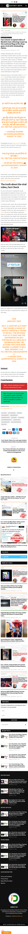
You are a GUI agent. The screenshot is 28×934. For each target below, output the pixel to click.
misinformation (13, 415)
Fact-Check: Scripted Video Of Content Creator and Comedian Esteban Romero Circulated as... (13, 666)
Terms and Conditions (6, 876)
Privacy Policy (4, 878)
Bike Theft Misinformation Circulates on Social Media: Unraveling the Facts (14, 546)
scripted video (17, 419)
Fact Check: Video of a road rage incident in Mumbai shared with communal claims (14, 441)
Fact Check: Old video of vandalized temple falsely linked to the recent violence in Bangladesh (14, 450)
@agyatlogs (13, 180)
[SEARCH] (25, 724)
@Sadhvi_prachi (5, 180)
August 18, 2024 (14, 136)
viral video (4, 424)
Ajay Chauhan (3, 37)
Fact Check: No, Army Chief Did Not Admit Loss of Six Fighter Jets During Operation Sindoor (17, 756)
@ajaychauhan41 (16, 143)
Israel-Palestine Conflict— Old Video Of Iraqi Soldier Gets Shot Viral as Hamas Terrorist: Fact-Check (13, 498)
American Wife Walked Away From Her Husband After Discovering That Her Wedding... (12, 693)
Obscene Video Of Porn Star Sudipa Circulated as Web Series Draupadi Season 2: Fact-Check (18, 781)
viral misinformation (16, 422)
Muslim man (13, 417)
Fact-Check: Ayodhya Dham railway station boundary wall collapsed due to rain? (13, 522)
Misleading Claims (5, 417)
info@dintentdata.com (16, 916)
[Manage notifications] (3, 931)
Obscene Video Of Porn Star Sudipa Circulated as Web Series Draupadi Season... (11, 587)
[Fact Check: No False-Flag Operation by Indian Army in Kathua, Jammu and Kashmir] (4, 765)
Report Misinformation (6, 881)
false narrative (5, 415)
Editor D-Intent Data (6, 50)
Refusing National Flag (7, 419)
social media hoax (5, 422)
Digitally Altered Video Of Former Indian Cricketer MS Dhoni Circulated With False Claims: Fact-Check (16, 791)
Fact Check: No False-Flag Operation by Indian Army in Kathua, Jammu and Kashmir (17, 765)
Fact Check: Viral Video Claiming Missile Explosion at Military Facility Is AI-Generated (18, 736)
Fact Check (9, 37)
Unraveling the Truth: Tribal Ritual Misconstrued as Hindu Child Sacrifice (12, 640)
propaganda (21, 417)
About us (3, 883)
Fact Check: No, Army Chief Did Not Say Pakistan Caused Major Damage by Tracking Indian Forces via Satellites (17, 746)
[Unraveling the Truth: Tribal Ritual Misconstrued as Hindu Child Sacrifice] (14, 628)
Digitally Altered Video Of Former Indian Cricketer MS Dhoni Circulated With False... (13, 614)
